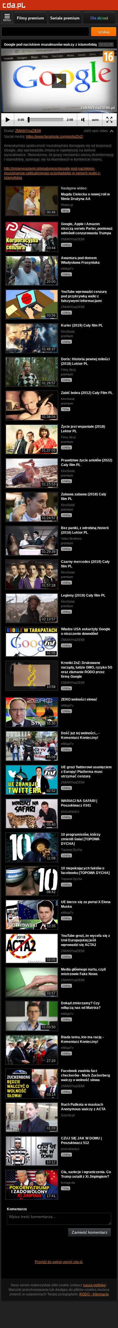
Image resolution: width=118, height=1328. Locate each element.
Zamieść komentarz (89, 1232)
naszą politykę (94, 1285)
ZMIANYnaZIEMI (28, 131)
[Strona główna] (14, 5)
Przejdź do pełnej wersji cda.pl (59, 1262)
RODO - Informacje (94, 1294)
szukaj (103, 31)
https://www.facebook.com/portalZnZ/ (54, 137)
